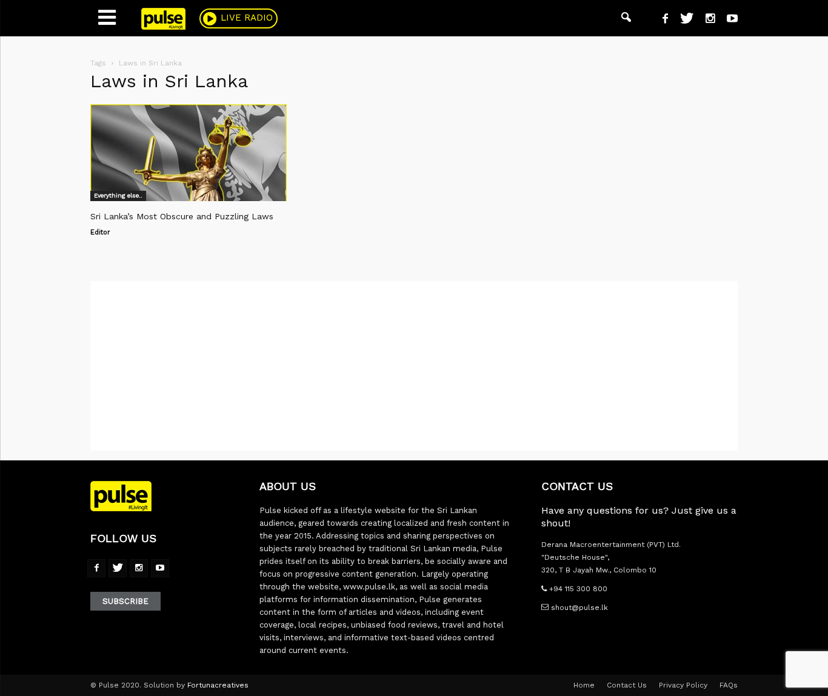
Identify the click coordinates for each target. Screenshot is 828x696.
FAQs (728, 685)
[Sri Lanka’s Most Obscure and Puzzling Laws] (188, 152)
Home (584, 685)
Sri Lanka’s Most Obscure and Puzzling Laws (181, 216)
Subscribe (125, 601)
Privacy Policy (683, 685)
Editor (100, 232)
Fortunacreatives (218, 685)
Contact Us (627, 685)
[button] (626, 18)
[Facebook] (660, 20)
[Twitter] (682, 20)
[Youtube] (728, 20)
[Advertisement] (414, 366)
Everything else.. (118, 195)
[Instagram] (705, 20)
